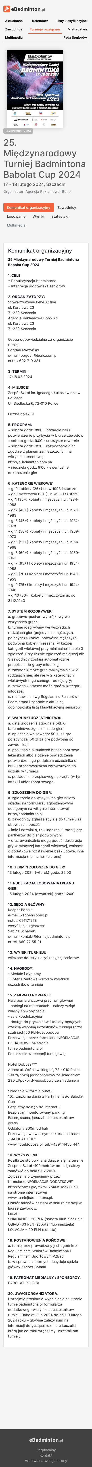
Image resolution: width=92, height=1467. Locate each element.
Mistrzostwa (77, 29)
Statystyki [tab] (60, 216)
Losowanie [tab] (16, 216)
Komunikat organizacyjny (28, 207)
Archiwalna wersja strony (46, 1460)
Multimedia (14, 37)
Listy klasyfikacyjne (71, 21)
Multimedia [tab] (16, 225)
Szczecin (55, 184)
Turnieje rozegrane (45, 29)
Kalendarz (40, 21)
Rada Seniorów (75, 37)
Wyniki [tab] (38, 216)
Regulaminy (46, 1450)
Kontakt (46, 1455)
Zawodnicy (13, 29)
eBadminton (27, 9)
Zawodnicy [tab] (66, 207)
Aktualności (14, 21)
